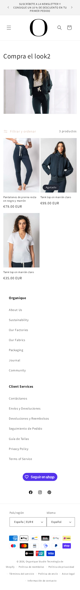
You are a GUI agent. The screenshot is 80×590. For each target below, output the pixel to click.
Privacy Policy (18, 449)
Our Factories (18, 330)
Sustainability (18, 320)
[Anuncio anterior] (8, 7)
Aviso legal (68, 573)
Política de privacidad (61, 566)
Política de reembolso (31, 566)
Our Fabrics (17, 340)
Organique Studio (36, 561)
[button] (9, 28)
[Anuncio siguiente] (72, 7)
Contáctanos (18, 398)
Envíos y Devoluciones (25, 408)
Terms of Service (20, 459)
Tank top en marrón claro (55, 197)
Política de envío (48, 573)
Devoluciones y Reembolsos (29, 418)
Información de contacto (42, 580)
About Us (15, 310)
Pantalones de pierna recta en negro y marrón (19, 198)
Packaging (16, 350)
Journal (14, 360)
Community (17, 370)
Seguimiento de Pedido (25, 428)
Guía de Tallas (19, 439)
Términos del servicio (21, 573)
